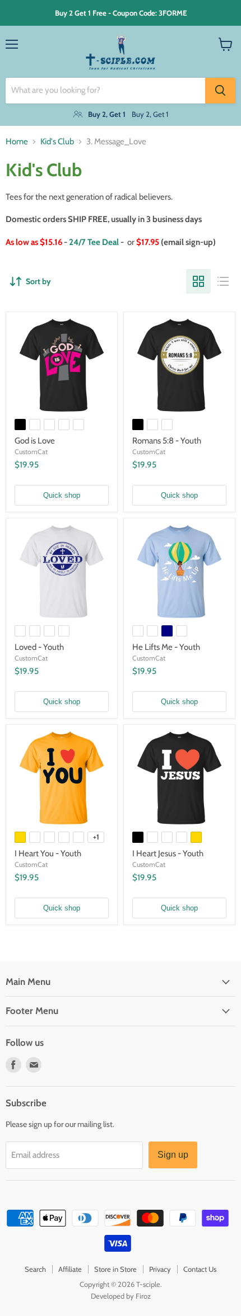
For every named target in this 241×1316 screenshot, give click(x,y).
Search (35, 1269)
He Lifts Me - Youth (166, 647)
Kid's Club (57, 142)
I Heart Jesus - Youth (167, 853)
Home (17, 142)
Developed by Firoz (121, 1295)
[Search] (220, 90)
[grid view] (198, 281)
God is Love (35, 441)
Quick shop (61, 495)
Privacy (160, 1269)
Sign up (172, 1154)
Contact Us (199, 1269)
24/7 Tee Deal (94, 242)
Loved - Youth (39, 647)
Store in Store (115, 1269)
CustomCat (31, 451)
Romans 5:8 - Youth (166, 441)
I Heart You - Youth (48, 853)
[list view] (223, 281)
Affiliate (70, 1269)
